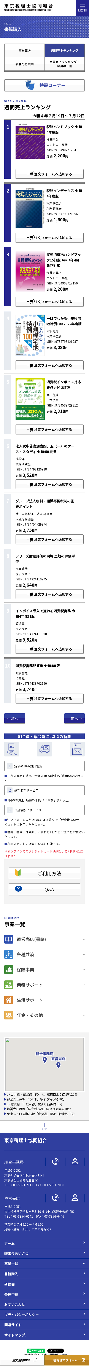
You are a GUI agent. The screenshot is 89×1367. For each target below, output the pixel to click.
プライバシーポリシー (21, 1314)
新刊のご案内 (25, 64)
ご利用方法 (49, 873)
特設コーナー (52, 85)
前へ (74, 718)
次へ (14, 718)
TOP (44, 1129)
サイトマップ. (15, 1335)
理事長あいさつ (16, 1253)
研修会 (9, 1284)
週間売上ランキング (64, 50)
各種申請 (11, 1294)
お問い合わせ (14, 1304)
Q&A (49, 889)
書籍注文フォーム (65, 1360)
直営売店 (25, 50)
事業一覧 (11, 1263)
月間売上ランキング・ (64, 64)
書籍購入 (11, 1274)
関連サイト (13, 1324)
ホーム (9, 1243)
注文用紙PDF (21, 1360)
